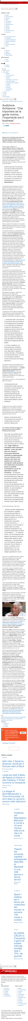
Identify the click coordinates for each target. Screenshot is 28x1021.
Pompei (8, 84)
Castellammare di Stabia (12, 83)
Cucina (5, 93)
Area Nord (20, 996)
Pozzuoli (8, 87)
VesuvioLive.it (5, 101)
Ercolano (8, 76)
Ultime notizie (6, 70)
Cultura (5, 92)
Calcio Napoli (6, 96)
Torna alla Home (14, 748)
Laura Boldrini (16, 718)
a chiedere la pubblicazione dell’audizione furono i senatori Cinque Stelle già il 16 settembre (13, 622)
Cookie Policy (7, 996)
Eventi (4, 95)
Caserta (8, 90)
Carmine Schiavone (10, 717)
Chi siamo (6, 988)
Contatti (7, 66)
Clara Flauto (7, 804)
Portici (7, 78)
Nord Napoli (9, 89)
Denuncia (20, 101)
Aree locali (5, 72)
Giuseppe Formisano (15, 123)
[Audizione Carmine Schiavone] (14, 132)
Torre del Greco (10, 75)
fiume (11, 718)
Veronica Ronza (7, 785)
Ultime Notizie (13, 101)
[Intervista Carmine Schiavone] (14, 609)
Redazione (7, 990)
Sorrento (8, 86)
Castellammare (22, 997)
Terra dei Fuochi (8, 720)
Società (6, 726)
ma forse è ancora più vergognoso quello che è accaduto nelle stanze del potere (13, 261)
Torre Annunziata (10, 81)
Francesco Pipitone (8, 769)
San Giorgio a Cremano (12, 79)
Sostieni (7, 65)
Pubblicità (6, 994)
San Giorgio (21, 994)
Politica (6, 725)
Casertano (20, 1005)
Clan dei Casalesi (19, 717)
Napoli (7, 73)
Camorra (3, 717)
